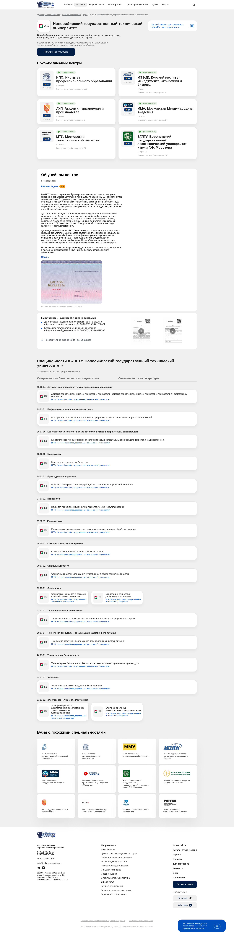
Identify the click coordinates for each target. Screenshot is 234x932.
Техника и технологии (112, 886)
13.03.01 (41, 610)
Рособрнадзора (83, 340)
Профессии (179, 877)
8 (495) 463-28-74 (45, 854)
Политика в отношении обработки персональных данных (103, 921)
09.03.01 (41, 409)
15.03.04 (41, 387)
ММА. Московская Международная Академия (54, 781)
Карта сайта (179, 845)
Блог (175, 873)
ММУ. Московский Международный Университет (136, 755)
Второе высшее (96, 5)
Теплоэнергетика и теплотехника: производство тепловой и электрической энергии (93, 618)
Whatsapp (183, 905)
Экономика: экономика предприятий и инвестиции (76, 686)
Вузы (85, 15)
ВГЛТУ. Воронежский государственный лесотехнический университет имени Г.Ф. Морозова (136, 783)
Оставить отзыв (185, 884)
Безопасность (108, 849)
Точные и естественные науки (116, 890)
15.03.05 (41, 432)
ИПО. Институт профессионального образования (91, 756)
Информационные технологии (116, 857)
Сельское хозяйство (111, 870)
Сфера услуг (107, 882)
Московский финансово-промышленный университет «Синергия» (95, 782)
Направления (108, 845)
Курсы (155, 5)
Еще (164, 5)
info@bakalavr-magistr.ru (49, 863)
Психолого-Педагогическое (115, 866)
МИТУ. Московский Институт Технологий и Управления (94, 810)
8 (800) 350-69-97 (45, 852)
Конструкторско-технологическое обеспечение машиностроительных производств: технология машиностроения (107, 440)
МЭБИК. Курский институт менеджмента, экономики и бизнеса (175, 756)
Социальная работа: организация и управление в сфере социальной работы (90, 574)
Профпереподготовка (137, 5)
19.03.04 (41, 633)
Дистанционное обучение (48, 15)
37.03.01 (41, 499)
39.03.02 (41, 566)
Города (177, 854)
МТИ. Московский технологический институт (174, 810)
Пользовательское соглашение (141, 921)
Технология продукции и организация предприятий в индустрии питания (87, 641)
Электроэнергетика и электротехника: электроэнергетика (123, 709)
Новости (177, 859)
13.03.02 (41, 700)
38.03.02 (41, 454)
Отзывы (45, 257)
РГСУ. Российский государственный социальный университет (55, 756)
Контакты (178, 868)
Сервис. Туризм (109, 874)
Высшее (80, 5)
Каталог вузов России (185, 850)
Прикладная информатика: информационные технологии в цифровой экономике (92, 484)
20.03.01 (41, 655)
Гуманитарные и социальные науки (119, 853)
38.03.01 (41, 677)
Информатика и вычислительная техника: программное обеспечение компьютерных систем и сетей (101, 417)
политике (200, 928)
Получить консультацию (56, 52)
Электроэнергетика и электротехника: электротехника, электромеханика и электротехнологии (67, 709)
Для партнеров (181, 864)
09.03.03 (41, 476)
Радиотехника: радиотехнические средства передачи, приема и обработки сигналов (93, 529)
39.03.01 (41, 588)
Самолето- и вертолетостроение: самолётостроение (77, 551)
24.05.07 (41, 543)
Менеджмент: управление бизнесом (69, 462)
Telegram (182, 898)
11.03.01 (41, 521)
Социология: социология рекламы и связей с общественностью (68, 595)
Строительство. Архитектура (115, 878)
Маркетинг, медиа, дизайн (114, 861)
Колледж (68, 5)
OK (217, 926)
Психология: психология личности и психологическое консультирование (87, 507)
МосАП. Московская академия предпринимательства (176, 781)
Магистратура (115, 5)
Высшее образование (71, 15)
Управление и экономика (113, 894)
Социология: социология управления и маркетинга (118, 595)
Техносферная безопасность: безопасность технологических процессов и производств (95, 663)
